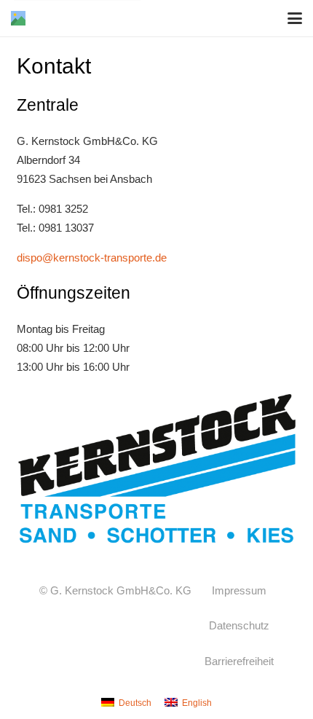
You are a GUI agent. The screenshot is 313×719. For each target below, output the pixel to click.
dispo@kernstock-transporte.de (92, 257)
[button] (295, 18)
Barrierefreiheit (239, 661)
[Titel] (18, 18)
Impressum (239, 590)
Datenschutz (239, 625)
